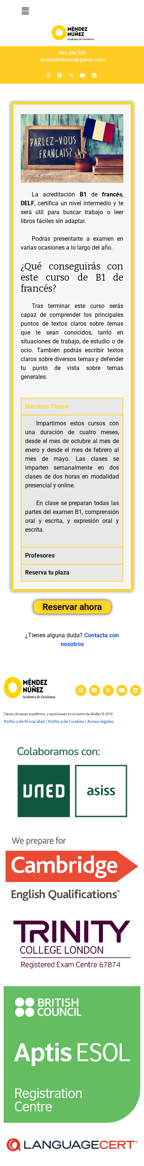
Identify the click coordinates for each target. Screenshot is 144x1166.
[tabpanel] (72, 481)
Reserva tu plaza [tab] (47, 572)
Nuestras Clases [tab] (46, 406)
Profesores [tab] (40, 555)
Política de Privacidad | (26, 721)
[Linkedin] (135, 690)
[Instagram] (80, 690)
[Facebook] (94, 690)
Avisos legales (100, 721)
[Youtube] (121, 690)
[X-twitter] (108, 690)
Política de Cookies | (67, 721)
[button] (25, 11)
